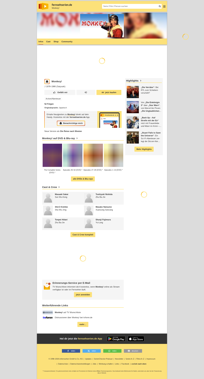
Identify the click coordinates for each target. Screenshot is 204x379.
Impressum (150, 359)
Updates (88, 359)
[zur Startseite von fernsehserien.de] (43, 6)
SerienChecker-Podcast (103, 359)
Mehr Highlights (144, 149)
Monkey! (55, 8)
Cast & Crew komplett (83, 235)
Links (117, 364)
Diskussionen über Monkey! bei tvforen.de (73, 317)
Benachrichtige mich (73, 123)
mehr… (82, 324)
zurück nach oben (138, 364)
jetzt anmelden (83, 295)
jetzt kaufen (110, 92)
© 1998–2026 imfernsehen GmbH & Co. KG (66, 359)
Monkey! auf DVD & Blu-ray (58, 138)
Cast (48, 41)
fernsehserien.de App (90, 338)
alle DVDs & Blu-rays (83, 179)
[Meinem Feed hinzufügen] (47, 81)
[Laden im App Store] (136, 339)
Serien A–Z (130, 359)
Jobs (94, 364)
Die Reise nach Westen (71, 131)
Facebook (125, 364)
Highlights (132, 80)
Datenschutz (63, 364)
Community (66, 41)
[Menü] (164, 6)
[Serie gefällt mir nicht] (85, 92)
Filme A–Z (140, 359)
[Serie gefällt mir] (59, 92)
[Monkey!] (109, 119)
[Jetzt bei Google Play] (116, 339)
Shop (56, 41)
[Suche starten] (160, 6)
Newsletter (119, 359)
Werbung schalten (106, 364)
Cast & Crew (49, 187)
